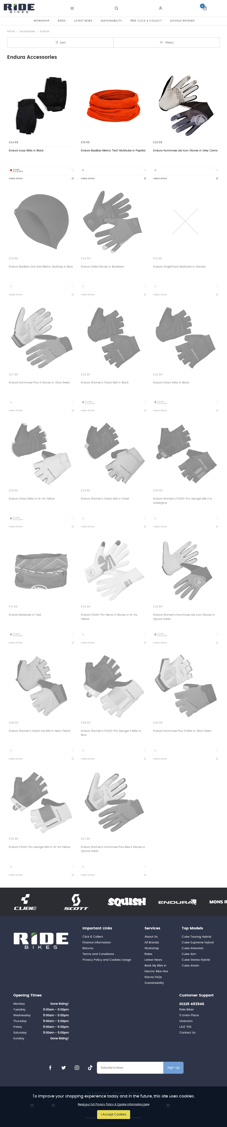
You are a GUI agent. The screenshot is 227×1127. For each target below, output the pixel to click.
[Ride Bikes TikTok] (90, 1068)
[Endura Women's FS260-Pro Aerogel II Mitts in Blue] (113, 686)
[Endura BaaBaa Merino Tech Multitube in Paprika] (113, 105)
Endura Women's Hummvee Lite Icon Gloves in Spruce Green (184, 616)
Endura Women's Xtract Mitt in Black (105, 382)
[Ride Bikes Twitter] (63, 1068)
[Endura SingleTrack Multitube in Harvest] (185, 221)
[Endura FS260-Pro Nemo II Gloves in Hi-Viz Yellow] (113, 570)
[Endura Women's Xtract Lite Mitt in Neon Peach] (41, 686)
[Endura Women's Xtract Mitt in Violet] (113, 453)
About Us (151, 936)
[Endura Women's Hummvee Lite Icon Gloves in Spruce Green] (185, 570)
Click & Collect (92, 936)
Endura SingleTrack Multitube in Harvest (179, 266)
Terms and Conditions (98, 954)
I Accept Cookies (113, 1114)
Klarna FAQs (153, 977)
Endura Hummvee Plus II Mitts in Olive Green (182, 731)
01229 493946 (191, 1004)
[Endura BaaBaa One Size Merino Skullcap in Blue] (41, 221)
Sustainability (154, 983)
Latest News (153, 959)
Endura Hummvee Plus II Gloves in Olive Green (39, 382)
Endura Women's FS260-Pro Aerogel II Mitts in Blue (111, 733)
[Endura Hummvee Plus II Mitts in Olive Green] (185, 686)
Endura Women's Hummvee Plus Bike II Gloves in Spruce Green (113, 849)
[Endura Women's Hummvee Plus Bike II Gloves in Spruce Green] (113, 802)
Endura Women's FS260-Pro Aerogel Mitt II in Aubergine (182, 500)
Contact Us (187, 1032)
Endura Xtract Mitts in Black (171, 382)
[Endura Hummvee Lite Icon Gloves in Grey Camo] (185, 105)
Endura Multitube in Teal (25, 614)
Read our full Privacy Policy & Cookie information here (113, 1104)
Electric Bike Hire (156, 971)
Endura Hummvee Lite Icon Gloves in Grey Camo (185, 150)
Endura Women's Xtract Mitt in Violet (105, 498)
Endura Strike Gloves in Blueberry (102, 266)
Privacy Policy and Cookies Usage (106, 959)
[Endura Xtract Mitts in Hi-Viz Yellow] (41, 453)
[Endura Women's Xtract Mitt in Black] (113, 337)
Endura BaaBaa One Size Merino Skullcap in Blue (41, 266)
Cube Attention (193, 948)
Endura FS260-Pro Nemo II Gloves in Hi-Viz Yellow (109, 616)
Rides (148, 954)
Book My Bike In (155, 965)
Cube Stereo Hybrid (196, 959)
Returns (87, 948)
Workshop (152, 948)
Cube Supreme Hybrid (198, 942)
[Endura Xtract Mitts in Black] (185, 337)
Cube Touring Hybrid (196, 936)
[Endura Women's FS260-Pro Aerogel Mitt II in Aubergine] (185, 453)
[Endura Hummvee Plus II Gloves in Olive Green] (41, 337)
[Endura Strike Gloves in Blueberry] (113, 221)
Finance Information (96, 942)
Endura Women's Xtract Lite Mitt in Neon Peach (40, 731)
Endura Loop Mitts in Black (26, 150)
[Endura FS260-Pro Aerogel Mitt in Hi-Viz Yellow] (41, 802)
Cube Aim (189, 954)
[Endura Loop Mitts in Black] (41, 105)
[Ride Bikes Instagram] (77, 1068)
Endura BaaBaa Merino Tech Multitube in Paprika (113, 150)
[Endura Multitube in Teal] (41, 570)
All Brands (152, 942)
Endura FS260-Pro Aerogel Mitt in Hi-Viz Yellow (39, 847)
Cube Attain (190, 965)
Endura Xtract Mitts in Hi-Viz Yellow (32, 498)
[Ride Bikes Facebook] (50, 1068)
